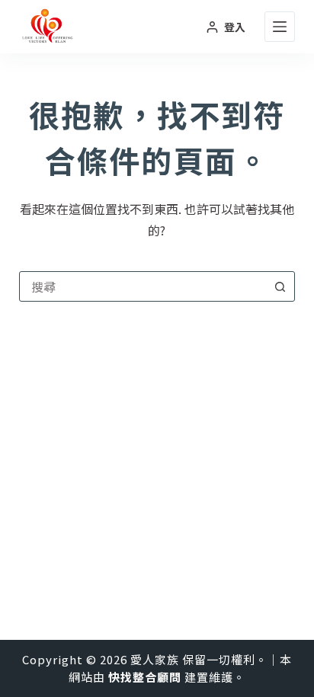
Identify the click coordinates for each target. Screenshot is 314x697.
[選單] (279, 26)
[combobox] (143, 286)
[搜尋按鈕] (279, 286)
